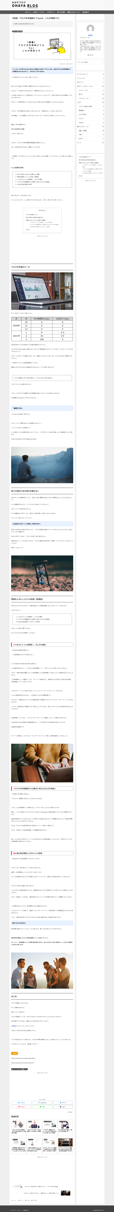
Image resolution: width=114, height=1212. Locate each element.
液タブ (91, 94)
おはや (90, 35)
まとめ (27, 229)
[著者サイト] (88, 55)
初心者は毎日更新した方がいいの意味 (40, 227)
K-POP (91, 139)
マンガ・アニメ (91, 90)
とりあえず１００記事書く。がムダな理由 (41, 222)
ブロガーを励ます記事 (17, 1069)
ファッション (90, 78)
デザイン (91, 118)
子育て (91, 134)
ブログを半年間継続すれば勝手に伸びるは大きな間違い (44, 224)
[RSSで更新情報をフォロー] (93, 55)
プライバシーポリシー (16, 1210)
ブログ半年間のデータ (32, 214)
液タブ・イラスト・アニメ (90, 86)
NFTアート (90, 82)
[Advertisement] (42, 248)
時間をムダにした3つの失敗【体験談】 (36, 220)
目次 (40, 210)
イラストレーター (91, 98)
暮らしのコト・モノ (90, 126)
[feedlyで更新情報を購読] (90, 55)
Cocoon (91, 122)
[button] (102, 62)
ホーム (90, 143)
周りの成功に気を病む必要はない (34, 217)
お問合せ (25, 1210)
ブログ (25, 1069)
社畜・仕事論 (91, 131)
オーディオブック (90, 74)
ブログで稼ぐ (91, 114)
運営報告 (91, 110)
